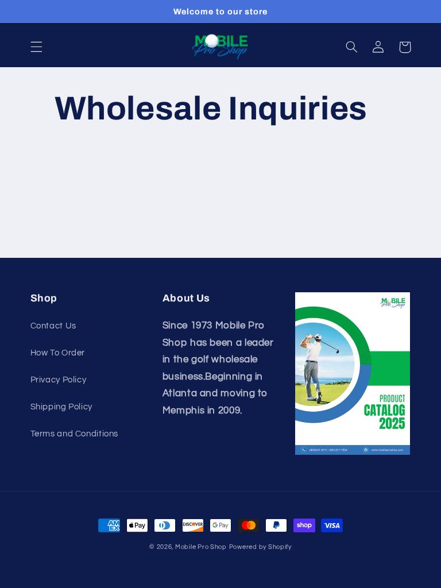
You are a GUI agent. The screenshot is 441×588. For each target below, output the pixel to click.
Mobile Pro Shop (201, 547)
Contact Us (53, 326)
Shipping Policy (61, 407)
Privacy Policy (58, 380)
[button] (36, 47)
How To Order (58, 353)
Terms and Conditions (74, 434)
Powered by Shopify (260, 547)
